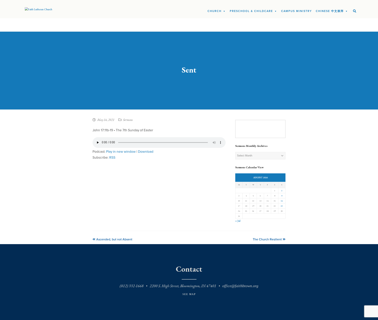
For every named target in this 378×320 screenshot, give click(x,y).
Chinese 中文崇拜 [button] (330, 11)
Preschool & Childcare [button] (251, 11)
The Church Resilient (267, 239)
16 (282, 201)
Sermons (128, 120)
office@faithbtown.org (240, 286)
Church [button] (214, 11)
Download (145, 152)
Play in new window (121, 152)
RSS (112, 157)
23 (282, 206)
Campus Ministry (296, 11)
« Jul (237, 221)
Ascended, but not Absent (114, 239)
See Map (189, 294)
